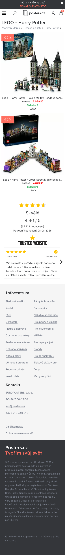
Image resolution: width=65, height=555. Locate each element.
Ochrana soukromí (16, 348)
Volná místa (12, 376)
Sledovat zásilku (15, 301)
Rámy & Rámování (44, 301)
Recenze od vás (15, 369)
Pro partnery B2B (44, 355)
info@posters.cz (15, 406)
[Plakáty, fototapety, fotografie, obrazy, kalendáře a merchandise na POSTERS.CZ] (34, 13)
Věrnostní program (17, 362)
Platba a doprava (16, 328)
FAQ (8, 314)
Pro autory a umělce (45, 321)
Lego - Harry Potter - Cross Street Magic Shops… (32, 179)
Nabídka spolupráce (46, 314)
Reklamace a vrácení (18, 342)
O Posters (12, 321)
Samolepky (40, 308)
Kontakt (10, 308)
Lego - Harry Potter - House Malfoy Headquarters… (32, 97)
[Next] (61, 262)
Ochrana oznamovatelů (19, 433)
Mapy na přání (42, 376)
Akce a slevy (13, 355)
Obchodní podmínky (18, 335)
